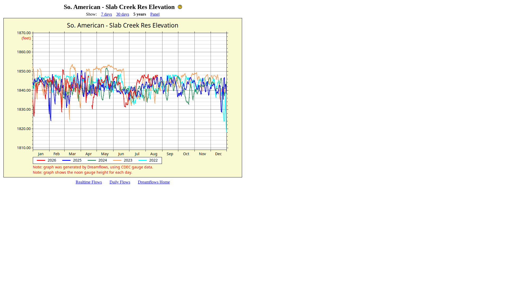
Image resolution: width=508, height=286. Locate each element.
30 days (122, 14)
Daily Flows (120, 182)
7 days (106, 14)
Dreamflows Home (154, 182)
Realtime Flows (89, 182)
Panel (155, 14)
